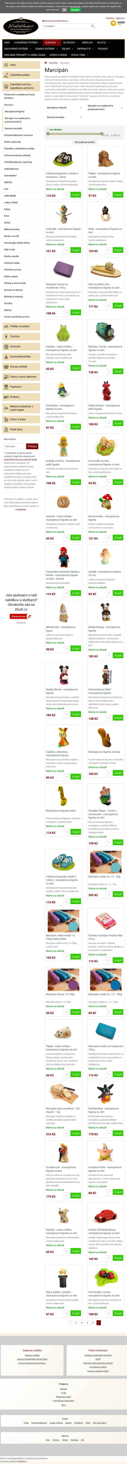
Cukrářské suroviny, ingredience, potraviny (22, 86)
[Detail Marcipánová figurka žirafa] (63, 796)
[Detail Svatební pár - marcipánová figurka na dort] (63, 1152)
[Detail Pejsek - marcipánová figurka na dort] (105, 158)
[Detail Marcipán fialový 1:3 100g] (63, 979)
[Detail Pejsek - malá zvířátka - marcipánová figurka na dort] (63, 1031)
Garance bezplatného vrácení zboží (32, 1359)
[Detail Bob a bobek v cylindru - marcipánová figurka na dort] (63, 1277)
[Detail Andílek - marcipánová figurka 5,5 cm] (105, 557)
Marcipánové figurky (14, 111)
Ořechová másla (12, 263)
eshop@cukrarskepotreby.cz (56, 21)
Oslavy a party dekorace (23, 376)
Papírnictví (84, 48)
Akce (7, 42)
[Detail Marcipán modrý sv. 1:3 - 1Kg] (105, 861)
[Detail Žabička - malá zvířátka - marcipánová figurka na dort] (63, 331)
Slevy (13, 64)
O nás (63, 1393)
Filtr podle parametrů (85, 142)
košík (121, 23)
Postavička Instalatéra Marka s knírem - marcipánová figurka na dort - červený (63, 575)
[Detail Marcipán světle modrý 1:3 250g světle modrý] (63, 920)
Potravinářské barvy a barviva (18, 135)
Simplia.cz (21, 1461)
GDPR (98, 1359)
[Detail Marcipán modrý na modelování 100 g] (105, 1031)
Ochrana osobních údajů (98, 1371)
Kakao (7, 209)
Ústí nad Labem (99, 1423)
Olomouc (74, 1440)
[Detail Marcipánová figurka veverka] (105, 737)
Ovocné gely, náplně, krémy (17, 243)
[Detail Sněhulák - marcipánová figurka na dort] (63, 214)
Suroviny (50, 42)
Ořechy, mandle (11, 256)
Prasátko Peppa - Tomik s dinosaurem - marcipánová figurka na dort (103, 814)
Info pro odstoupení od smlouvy (32, 1363)
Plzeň (87, 1423)
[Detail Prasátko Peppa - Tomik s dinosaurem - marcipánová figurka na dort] (105, 796)
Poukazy (103, 48)
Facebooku (20, 509)
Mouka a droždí (11, 236)
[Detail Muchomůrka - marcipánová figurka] (105, 501)
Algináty (8, 182)
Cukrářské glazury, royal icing (18, 162)
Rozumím (75, 10)
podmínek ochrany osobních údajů (20, 459)
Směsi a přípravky (12, 142)
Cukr (6, 189)
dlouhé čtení (75, 6)
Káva (6, 216)
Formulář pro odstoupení (63, 1400)
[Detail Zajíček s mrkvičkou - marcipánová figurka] (63, 737)
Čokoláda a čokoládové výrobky (19, 148)
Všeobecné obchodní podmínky (98, 1355)
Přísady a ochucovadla (15, 283)
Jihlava (65, 1440)
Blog (64, 1405)
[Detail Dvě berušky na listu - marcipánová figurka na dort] (105, 1277)
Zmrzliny (87, 42)
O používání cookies (98, 1367)
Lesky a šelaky (11, 202)
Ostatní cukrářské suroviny (17, 317)
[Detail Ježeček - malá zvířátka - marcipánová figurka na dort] (63, 501)
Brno (48, 1440)
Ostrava (56, 1440)
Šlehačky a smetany (13, 296)
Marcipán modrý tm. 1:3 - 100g (105, 994)
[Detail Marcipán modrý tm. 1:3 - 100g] (105, 979)
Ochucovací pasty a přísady (17, 155)
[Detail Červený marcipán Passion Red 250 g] (105, 920)
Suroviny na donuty (13, 290)
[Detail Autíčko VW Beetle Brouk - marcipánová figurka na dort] (105, 1215)
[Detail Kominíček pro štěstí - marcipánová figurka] (105, 674)
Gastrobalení (10, 175)
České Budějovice (39, 1423)
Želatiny (8, 310)
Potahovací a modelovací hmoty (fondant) (19, 96)
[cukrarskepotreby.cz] (21, 25)
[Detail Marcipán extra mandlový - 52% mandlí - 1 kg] (63, 1093)
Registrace (120, 18)
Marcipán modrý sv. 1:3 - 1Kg (104, 876)
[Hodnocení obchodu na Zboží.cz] (21, 616)
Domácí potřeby (45, 48)
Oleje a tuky (9, 249)
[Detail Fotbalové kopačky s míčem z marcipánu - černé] (63, 158)
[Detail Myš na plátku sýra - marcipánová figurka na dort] (105, 269)
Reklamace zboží (63, 1397)
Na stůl (101, 42)
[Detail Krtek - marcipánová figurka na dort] (105, 214)
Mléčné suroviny (12, 229)
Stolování (15, 346)
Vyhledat (92, 26)
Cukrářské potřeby (26, 42)
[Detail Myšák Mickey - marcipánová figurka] (105, 612)
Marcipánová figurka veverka (104, 751)
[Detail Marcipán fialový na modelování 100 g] (63, 269)
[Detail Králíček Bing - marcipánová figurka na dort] (105, 1093)
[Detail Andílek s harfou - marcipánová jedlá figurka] (63, 446)
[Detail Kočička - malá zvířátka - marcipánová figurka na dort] (63, 1215)
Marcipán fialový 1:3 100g (60, 994)
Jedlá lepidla (10, 195)
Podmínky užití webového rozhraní (98, 1363)
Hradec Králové (56, 1423)
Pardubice (78, 1423)
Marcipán (8, 105)
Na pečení (69, 42)
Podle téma (78, 54)
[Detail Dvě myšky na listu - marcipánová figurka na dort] (105, 446)
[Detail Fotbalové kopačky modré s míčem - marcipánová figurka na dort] (63, 861)
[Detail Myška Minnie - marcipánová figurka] (63, 674)
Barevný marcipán (13, 128)
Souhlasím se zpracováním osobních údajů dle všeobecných (20, 456)
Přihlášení (110, 18)
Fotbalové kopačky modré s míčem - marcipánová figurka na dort (62, 880)
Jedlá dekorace (11, 169)
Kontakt (63, 1389)
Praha (26, 1423)
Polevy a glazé (11, 276)
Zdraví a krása (58, 54)
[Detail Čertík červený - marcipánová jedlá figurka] (105, 390)
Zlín (82, 1440)
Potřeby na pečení (20, 326)
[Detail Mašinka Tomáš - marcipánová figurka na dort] (105, 331)
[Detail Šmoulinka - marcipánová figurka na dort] (63, 390)
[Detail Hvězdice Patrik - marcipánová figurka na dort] (105, 1152)
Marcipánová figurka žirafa (61, 810)
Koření (7, 222)
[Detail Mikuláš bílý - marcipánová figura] (63, 612)
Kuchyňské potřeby (16, 48)
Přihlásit (32, 446)
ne (64, 10)
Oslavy (66, 48)
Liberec (68, 1423)
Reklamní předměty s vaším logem (24, 54)
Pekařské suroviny (13, 269)
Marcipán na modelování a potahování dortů (17, 120)
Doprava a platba (32, 1355)
